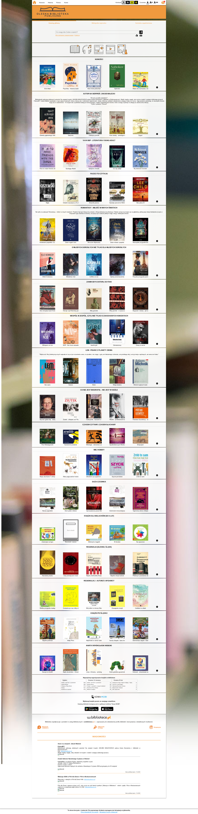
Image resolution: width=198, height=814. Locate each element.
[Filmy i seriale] (110, 54)
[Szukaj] (141, 32)
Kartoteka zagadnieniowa (143, 23)
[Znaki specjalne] (141, 35)
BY (136, 2)
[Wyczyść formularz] (136, 35)
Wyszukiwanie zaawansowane (64, 35)
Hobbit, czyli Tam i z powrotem (68, 682)
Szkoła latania (64, 684)
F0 (148, 2)
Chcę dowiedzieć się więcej (89, 812)
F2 (156, 2)
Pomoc (58, 2)
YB (132, 2)
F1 (151, 2)
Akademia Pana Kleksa (92, 687)
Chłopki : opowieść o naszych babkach (96, 686)
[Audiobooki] (99, 54)
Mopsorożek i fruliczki (118, 687)
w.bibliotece (89, 722)
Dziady (63, 687)
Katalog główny (54, 23)
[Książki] (75, 54)
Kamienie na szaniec (66, 689)
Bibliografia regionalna (99, 23)
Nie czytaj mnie (116, 689)
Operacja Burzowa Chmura (119, 686)
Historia (50, 2)
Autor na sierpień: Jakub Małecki (69, 744)
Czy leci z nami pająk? (118, 684)
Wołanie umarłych (91, 689)
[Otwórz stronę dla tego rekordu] (48, 76)
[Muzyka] (87, 54)
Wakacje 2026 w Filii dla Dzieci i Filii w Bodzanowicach (77, 776)
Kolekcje (77, 35)
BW (128, 2)
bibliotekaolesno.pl (66, 751)
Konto (66, 2)
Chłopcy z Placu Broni (66, 686)
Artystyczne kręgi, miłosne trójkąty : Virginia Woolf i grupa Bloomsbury (129, 682)
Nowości (42, 2)
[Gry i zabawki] (122, 54)
